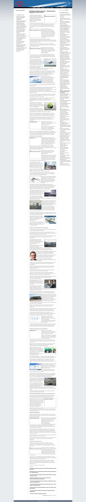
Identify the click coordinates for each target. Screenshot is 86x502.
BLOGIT (47, 7)
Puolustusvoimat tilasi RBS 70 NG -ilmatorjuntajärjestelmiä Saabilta (21, 21)
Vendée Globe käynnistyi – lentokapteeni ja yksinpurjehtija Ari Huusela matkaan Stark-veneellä (65, 70)
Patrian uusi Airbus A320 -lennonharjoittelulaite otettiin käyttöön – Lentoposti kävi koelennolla (65, 103)
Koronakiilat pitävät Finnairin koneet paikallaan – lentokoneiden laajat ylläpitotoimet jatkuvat (65, 84)
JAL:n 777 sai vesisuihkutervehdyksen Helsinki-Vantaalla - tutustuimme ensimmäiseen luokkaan (65, 19)
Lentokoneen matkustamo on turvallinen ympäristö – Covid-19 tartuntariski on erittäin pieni (64, 73)
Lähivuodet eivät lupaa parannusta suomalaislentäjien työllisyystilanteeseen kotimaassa (65, 156)
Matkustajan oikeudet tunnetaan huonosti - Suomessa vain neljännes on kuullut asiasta (65, 129)
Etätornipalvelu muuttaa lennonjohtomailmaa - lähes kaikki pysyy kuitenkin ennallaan (64, 123)
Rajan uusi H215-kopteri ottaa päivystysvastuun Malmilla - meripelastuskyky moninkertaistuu (65, 113)
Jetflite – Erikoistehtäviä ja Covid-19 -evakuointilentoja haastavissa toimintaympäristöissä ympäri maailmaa (65, 77)
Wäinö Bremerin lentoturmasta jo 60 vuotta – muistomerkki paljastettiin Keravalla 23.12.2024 (65, 22)
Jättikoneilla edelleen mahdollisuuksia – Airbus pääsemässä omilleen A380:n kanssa (65, 126)
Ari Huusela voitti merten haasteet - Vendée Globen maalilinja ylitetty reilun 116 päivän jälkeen (65, 59)
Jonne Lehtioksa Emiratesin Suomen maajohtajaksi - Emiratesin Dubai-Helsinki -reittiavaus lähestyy (21, 27)
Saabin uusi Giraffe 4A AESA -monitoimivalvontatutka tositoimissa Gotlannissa (65, 119)
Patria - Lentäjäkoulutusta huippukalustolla (63, 151)
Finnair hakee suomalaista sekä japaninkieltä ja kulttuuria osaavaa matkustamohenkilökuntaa (21, 45)
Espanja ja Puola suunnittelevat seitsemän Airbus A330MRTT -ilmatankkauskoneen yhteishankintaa (20, 18)
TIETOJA (51, 7)
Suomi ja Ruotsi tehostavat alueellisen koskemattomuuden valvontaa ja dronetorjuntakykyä (20, 24)
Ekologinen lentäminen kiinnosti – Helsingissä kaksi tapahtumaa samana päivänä (42, 11)
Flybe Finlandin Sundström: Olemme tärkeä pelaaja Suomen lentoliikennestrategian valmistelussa (65, 159)
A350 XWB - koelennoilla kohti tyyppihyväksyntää (64, 146)
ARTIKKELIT (43, 7)
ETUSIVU (34, 7)
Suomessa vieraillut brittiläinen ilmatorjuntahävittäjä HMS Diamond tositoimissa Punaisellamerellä (65, 28)
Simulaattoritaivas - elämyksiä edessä (65, 164)
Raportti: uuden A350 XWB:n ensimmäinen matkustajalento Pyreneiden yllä (64, 148)
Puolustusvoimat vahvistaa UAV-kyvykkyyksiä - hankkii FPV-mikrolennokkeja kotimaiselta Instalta (21, 34)
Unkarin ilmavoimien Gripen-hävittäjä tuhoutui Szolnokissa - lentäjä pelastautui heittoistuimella (21, 48)
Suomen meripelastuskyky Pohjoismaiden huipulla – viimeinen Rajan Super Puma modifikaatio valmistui (65, 49)
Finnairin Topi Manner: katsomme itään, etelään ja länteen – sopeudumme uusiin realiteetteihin (65, 38)
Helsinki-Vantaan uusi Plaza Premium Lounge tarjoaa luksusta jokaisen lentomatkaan (65, 45)
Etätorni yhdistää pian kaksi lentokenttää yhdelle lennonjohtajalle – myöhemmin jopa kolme (65, 110)
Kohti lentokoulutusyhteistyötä (64, 163)
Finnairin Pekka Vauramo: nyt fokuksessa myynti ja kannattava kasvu (64, 106)
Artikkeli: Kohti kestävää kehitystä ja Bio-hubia (38, 493)
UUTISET (38, 7)
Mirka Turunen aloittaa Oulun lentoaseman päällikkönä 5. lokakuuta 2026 (20, 42)
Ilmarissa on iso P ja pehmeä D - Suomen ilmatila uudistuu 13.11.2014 (65, 135)
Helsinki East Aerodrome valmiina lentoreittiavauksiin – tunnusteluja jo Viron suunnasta (65, 32)
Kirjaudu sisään (45, 495)
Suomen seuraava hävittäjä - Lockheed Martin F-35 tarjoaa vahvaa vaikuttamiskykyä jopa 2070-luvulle (65, 52)
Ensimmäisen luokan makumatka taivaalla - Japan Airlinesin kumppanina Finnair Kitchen (65, 14)
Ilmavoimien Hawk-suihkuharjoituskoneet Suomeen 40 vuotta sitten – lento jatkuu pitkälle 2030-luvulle (65, 66)
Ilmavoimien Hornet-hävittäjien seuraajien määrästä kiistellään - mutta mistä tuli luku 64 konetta (65, 94)
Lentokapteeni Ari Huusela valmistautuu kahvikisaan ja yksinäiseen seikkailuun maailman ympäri (65, 88)
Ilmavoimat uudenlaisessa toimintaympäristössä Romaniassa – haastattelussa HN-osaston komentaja (65, 25)
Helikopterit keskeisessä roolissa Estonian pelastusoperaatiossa (64, 137)
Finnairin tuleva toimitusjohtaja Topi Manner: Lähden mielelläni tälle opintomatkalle (65, 98)
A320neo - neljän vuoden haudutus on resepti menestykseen (65, 143)
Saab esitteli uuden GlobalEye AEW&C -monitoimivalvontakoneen (65, 101)
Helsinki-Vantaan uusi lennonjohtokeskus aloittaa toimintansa (65, 132)
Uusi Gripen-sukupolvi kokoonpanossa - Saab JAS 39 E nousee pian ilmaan (64, 116)
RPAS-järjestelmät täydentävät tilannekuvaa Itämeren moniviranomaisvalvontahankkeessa (65, 35)
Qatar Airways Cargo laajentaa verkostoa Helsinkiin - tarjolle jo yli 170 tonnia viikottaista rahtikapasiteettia (21, 39)
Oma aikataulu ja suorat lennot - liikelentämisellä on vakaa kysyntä (65, 139)
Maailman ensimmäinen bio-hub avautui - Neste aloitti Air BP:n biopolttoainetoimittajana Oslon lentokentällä (40, 478)
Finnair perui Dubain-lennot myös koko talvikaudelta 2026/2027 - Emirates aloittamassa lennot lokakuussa (21, 31)
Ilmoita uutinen (18, 51)
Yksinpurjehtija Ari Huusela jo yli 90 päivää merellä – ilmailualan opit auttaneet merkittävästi (65, 62)
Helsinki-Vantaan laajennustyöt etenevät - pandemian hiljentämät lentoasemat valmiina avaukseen (64, 80)
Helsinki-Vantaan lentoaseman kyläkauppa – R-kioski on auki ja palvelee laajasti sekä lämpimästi (64, 55)
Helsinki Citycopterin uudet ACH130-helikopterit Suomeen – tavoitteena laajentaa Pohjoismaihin (65, 41)
